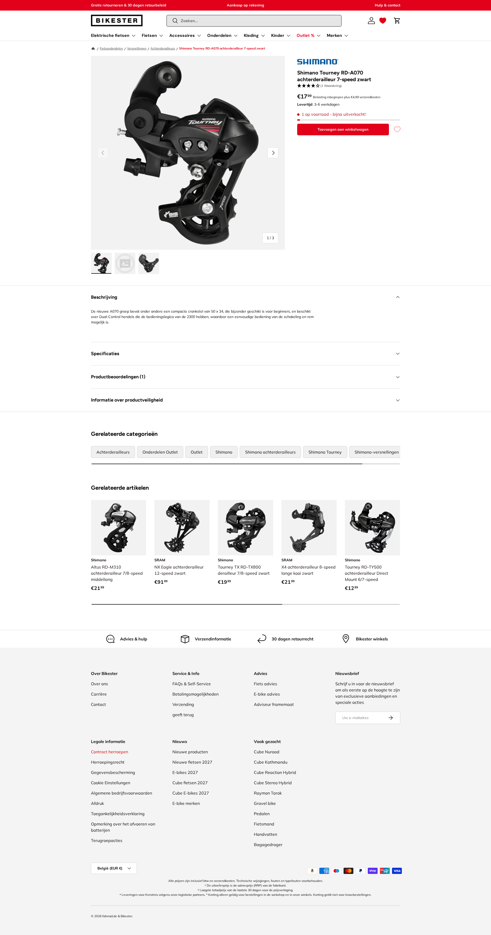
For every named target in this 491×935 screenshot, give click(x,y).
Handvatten (265, 834)
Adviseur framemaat (274, 704)
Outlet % (305, 35)
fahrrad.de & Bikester (117, 916)
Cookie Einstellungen (110, 782)
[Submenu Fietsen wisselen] (161, 35)
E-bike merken (186, 803)
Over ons (99, 683)
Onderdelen (219, 35)
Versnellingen (136, 48)
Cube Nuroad (266, 751)
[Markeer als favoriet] (394, 129)
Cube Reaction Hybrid (275, 772)
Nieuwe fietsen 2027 (192, 762)
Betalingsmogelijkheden (195, 694)
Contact (98, 704)
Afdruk (97, 803)
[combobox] (254, 21)
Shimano (223, 452)
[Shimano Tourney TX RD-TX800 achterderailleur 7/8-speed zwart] (245, 527)
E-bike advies (267, 694)
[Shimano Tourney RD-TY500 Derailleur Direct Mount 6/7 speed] (372, 527)
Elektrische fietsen (110, 35)
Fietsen (149, 35)
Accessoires (182, 35)
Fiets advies (265, 683)
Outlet (197, 452)
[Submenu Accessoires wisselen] (199, 35)
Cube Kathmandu (270, 762)
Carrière (99, 694)
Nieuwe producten (190, 751)
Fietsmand (264, 824)
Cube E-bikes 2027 (190, 793)
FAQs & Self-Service (191, 683)
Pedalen (262, 813)
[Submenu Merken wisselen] (346, 35)
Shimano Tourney (325, 452)
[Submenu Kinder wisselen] (288, 35)
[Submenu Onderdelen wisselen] (235, 35)
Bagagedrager (268, 844)
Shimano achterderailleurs (270, 452)
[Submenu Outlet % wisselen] (318, 35)
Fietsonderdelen (111, 48)
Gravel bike (265, 803)
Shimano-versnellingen (377, 452)
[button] (382, 20)
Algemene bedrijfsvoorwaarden (121, 793)
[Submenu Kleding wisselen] (263, 35)
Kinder (277, 35)
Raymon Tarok (268, 793)
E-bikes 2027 (185, 772)
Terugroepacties (106, 840)
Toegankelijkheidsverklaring (118, 813)
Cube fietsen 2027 (190, 782)
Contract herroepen (109, 751)
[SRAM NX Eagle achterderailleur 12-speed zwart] (182, 527)
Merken (334, 35)
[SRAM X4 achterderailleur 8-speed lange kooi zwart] (309, 527)
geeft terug (183, 714)
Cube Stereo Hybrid (273, 782)
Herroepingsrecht (107, 762)
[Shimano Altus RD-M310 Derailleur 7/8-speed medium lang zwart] (118, 527)
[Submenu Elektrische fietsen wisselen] (133, 35)
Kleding (251, 35)
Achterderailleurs (163, 48)
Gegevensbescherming (113, 772)
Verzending (183, 704)
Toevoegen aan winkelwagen (343, 129)
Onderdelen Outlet (160, 452)
